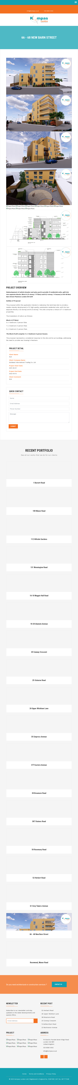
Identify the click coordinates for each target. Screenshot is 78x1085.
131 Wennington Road (39, 567)
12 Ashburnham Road (49, 1024)
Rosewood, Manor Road (39, 962)
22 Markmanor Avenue (49, 1027)
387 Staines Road (39, 821)
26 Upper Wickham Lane (39, 708)
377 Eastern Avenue (39, 765)
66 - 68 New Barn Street (39, 934)
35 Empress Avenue (39, 737)
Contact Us (58, 984)
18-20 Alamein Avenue (39, 624)
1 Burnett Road (39, 483)
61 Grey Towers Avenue (39, 906)
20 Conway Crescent (39, 652)
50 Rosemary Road (39, 849)
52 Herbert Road (39, 878)
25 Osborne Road (39, 680)
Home (24, 1074)
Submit (13, 426)
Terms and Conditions (36, 1074)
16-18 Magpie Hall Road (39, 595)
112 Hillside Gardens (39, 539)
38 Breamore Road (39, 793)
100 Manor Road (39, 511)
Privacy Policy (51, 1074)
